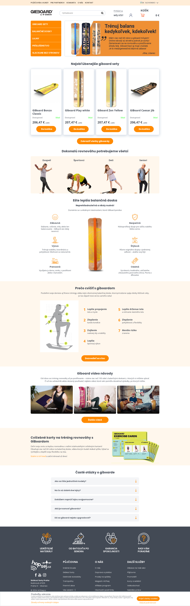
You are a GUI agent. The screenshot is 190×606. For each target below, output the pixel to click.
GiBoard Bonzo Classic (42, 111)
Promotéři (131, 577)
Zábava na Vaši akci (136, 568)
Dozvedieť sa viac (95, 358)
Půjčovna (70, 562)
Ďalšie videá (95, 419)
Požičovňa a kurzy (39, 2)
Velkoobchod (133, 585)
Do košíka (46, 129)
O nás (80, 2)
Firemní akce (69, 585)
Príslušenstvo (40, 45)
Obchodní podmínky (104, 590)
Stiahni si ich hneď (38, 456)
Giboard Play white (77, 110)
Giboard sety (40, 24)
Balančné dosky (42, 31)
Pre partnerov (57, 2)
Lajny (35, 38)
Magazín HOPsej (102, 581)
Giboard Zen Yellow (110, 110)
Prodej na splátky (103, 577)
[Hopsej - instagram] (44, 576)
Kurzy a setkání (134, 581)
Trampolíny (68, 581)
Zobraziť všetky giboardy (95, 141)
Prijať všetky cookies (148, 598)
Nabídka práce (134, 590)
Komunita (71, 2)
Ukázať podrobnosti (147, 603)
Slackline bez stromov (45, 52)
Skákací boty (68, 572)
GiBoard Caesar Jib (142, 110)
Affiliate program (103, 585)
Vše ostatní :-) (69, 590)
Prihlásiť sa (118, 11)
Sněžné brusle (69, 568)
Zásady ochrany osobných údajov (45, 602)
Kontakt (89, 2)
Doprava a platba (103, 572)
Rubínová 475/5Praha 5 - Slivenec (40, 583)
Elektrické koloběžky (72, 577)
